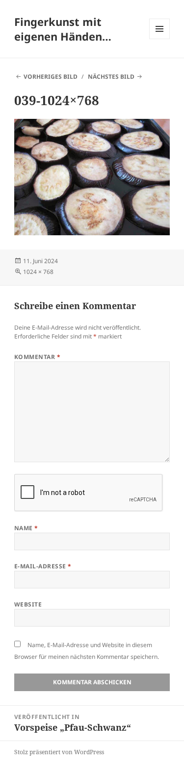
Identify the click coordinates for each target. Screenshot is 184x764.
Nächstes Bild (111, 76)
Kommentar (37, 357)
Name (26, 528)
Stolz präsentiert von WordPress (59, 752)
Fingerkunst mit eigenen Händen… (62, 29)
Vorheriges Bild (51, 76)
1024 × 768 (38, 272)
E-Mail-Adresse (43, 566)
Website (28, 604)
